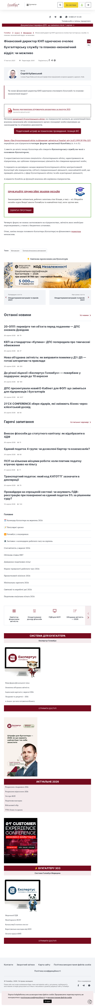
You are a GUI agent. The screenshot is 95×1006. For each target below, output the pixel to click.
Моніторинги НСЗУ (13, 920)
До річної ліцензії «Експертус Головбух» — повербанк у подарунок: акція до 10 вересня (42, 374)
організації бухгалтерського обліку (28, 119)
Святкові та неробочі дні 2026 (18, 589)
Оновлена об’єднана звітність (17, 687)
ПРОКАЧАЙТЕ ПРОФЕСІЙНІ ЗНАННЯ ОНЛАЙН (34, 191)
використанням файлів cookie (60, 997)
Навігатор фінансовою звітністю (14, 619)
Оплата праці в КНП (13, 933)
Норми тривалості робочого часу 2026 (21, 568)
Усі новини (84, 315)
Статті (17, 33)
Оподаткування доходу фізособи (34, 618)
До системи (71, 5)
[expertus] (30, 4)
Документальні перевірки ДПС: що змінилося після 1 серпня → (47, 25)
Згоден (47, 1001)
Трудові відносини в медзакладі (34, 250)
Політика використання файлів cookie (72, 965)
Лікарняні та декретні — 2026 (16, 696)
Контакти (8, 965)
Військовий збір (11, 805)
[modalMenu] (88, 5)
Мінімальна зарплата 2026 (16, 582)
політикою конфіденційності (33, 997)
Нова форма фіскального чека (17, 683)
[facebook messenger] (61, 17)
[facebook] (50, 17)
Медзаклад (27, 33)
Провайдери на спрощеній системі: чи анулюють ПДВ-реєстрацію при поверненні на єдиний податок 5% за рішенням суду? (47, 495)
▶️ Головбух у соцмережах (16, 534)
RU (89, 45)
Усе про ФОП (10, 796)
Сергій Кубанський (31, 73)
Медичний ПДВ (11, 915)
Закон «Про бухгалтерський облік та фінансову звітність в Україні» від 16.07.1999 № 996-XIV (47, 140)
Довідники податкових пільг (17, 561)
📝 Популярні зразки (14, 527)
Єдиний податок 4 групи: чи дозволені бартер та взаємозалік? (47, 448)
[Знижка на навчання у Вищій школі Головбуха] (47, 275)
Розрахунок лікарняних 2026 (16, 787)
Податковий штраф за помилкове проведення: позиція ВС (47, 131)
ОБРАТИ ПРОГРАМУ (21, 210)
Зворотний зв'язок (26, 965)
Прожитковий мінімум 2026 (17, 575)
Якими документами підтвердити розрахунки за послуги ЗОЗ (41, 109)
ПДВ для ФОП (55, 617)
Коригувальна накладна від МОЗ (18, 929)
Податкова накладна (13, 800)
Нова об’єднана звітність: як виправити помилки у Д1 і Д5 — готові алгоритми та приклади (45, 359)
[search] (60, 5)
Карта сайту (44, 965)
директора (76, 231)
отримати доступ (47, 708)
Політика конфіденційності (47, 971)
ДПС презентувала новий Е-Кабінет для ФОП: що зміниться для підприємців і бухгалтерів (45, 390)
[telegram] (55, 17)
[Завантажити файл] (10, 110)
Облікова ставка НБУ (14, 555)
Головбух (7, 33)
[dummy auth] (82, 5)
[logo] (13, 5)
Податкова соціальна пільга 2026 (19, 596)
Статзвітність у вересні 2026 (17, 548)
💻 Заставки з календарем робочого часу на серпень (28, 541)
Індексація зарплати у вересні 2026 (19, 692)
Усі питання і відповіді (79, 422)
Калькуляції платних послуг (16, 924)
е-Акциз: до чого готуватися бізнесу (20, 701)
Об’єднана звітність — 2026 (75, 618)
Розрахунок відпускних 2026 (16, 791)
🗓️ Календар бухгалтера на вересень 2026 (23, 520)
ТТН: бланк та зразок (14, 810)
